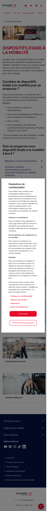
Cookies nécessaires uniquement (23, 322)
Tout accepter (23, 313)
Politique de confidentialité (21, 296)
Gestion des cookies (19, 300)
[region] (23, 255)
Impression (15, 303)
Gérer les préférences (19, 307)
